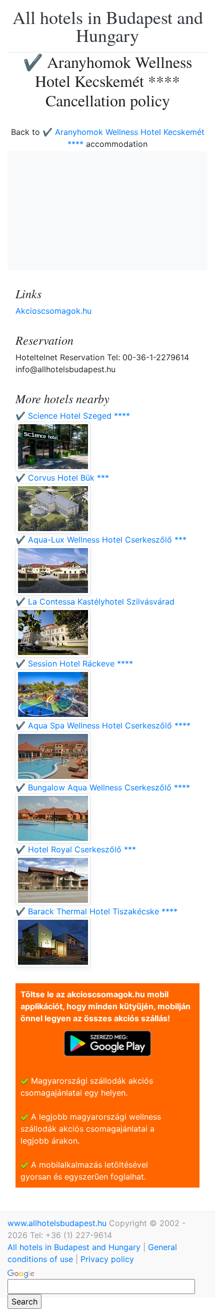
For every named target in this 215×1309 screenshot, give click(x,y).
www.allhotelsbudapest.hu (58, 1223)
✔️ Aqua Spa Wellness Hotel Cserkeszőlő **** (103, 725)
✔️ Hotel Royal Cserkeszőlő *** (76, 849)
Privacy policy (107, 1259)
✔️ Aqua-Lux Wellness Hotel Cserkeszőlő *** (101, 540)
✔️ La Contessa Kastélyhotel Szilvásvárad (95, 602)
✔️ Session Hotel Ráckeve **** (74, 663)
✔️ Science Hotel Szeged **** (73, 416)
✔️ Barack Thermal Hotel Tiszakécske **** (97, 911)
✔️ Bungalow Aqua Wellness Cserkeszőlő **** (103, 787)
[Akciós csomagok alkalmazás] (108, 1043)
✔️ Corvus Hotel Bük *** (62, 478)
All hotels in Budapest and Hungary (107, 26)
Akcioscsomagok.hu (54, 311)
